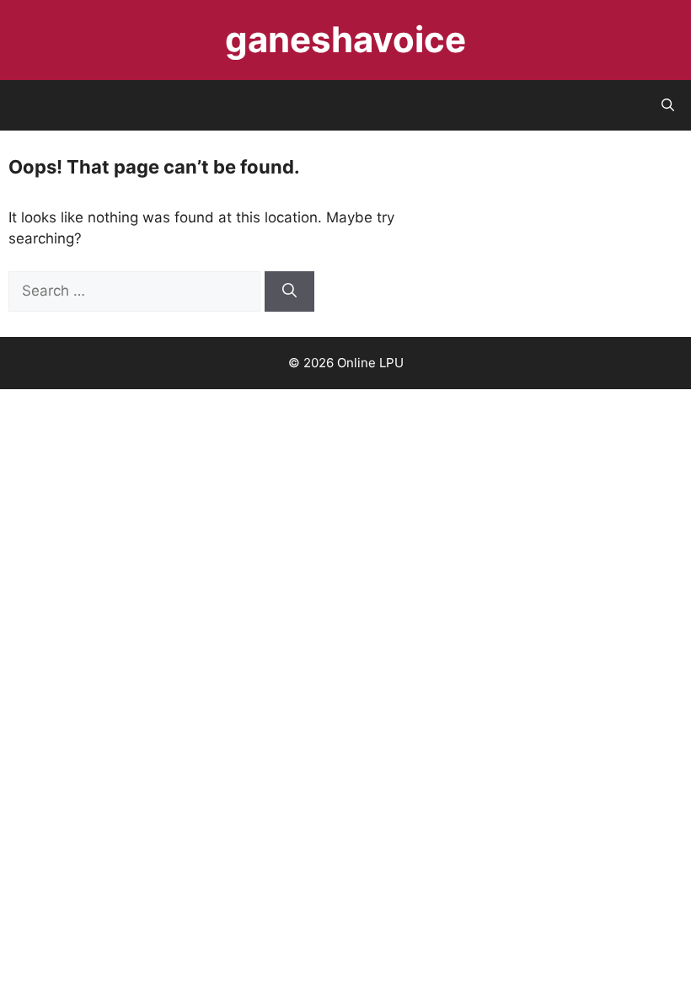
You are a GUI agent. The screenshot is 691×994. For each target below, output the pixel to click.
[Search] (289, 291)
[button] (668, 105)
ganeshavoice (345, 39)
